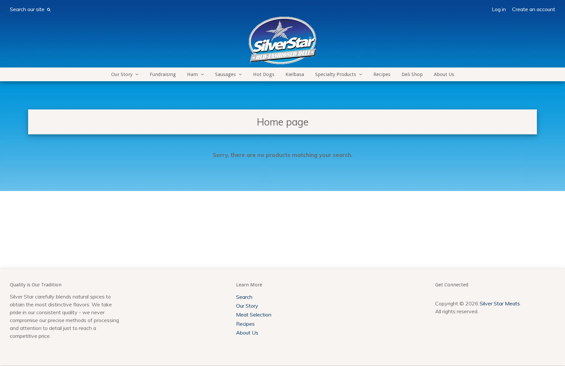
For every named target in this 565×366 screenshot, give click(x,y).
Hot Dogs (263, 74)
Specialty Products (335, 74)
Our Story (121, 74)
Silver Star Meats (500, 303)
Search (244, 297)
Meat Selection (253, 314)
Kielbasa (294, 74)
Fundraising (163, 74)
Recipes (381, 74)
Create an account (533, 9)
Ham (192, 74)
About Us (444, 74)
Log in (499, 9)
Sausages (225, 74)
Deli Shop (412, 74)
